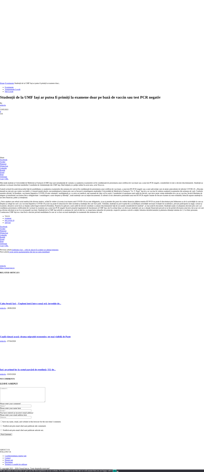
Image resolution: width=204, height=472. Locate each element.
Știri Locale (9, 92)
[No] (118, 471)
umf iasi (8, 223)
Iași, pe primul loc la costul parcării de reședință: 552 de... (28, 369)
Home (2, 83)
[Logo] (16, 81)
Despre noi (9, 460)
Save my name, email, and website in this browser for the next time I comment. (31, 422)
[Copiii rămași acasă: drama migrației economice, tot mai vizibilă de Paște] (15, 332)
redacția (3, 105)
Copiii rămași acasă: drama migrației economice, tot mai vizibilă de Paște (35, 336)
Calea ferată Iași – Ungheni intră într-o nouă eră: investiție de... (30, 303)
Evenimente (9, 83)
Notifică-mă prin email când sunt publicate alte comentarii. (24, 426)
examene (8, 218)
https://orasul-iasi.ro (7, 268)
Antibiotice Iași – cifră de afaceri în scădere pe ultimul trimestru (34, 250)
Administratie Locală (12, 89)
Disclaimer (9, 462)
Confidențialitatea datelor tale (15, 456)
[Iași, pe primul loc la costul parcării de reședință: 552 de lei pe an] (15, 365)
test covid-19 (9, 220)
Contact (8, 458)
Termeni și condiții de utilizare (16, 464)
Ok (115, 471)
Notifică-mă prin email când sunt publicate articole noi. (23, 430)
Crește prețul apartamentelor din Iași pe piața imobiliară (29, 252)
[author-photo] (5, 264)
